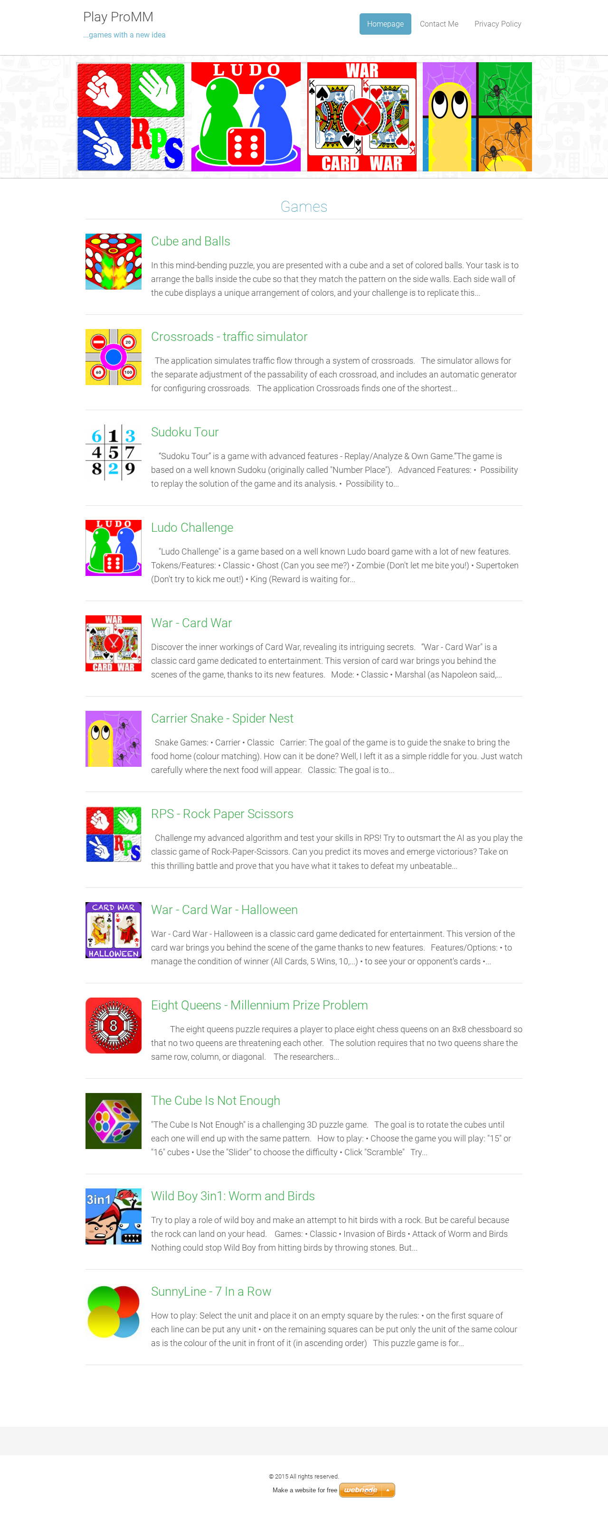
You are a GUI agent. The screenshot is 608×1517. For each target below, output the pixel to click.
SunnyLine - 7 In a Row (211, 1291)
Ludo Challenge (192, 527)
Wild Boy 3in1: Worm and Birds (233, 1196)
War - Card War (191, 623)
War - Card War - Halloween (224, 910)
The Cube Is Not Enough (215, 1100)
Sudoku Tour (185, 432)
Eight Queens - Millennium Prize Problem (259, 1005)
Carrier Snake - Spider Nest (222, 718)
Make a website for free (305, 1490)
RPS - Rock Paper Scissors (222, 814)
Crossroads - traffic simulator (229, 337)
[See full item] (114, 260)
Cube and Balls (190, 241)
